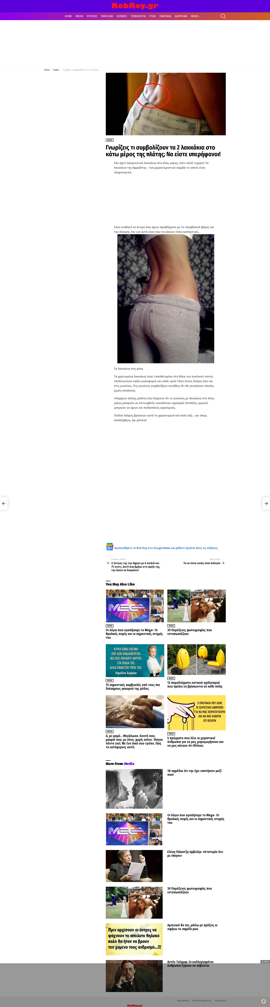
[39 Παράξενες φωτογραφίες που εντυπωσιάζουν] (196, 606)
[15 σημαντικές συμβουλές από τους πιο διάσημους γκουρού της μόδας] (135, 660)
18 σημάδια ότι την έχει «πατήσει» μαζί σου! (194, 773)
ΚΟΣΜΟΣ (122, 16)
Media (109, 626)
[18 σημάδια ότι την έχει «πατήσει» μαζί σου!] (134, 789)
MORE (194, 16)
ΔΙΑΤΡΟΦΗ (181, 16)
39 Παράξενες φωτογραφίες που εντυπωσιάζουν (189, 632)
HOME (68, 16)
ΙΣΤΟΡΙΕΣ (92, 16)
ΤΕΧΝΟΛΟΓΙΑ (138, 16)
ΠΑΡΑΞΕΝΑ (107, 16)
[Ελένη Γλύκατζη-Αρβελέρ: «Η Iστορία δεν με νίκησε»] (134, 866)
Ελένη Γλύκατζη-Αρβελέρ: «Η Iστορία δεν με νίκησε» (195, 854)
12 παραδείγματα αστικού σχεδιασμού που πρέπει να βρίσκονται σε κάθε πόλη (194, 684)
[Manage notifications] (263, 1001)
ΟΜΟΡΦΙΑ (165, 16)
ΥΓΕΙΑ (152, 16)
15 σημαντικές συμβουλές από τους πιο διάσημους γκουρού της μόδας (133, 687)
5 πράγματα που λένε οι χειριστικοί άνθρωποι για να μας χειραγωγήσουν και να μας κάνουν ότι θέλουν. (195, 742)
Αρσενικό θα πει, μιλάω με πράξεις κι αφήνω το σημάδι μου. (192, 927)
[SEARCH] (223, 16)
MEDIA (79, 16)
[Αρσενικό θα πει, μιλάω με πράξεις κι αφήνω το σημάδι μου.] (134, 939)
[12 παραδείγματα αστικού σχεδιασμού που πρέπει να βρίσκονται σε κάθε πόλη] (196, 659)
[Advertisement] (135, 43)
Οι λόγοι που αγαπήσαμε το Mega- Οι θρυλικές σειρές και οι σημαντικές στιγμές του (134, 634)
